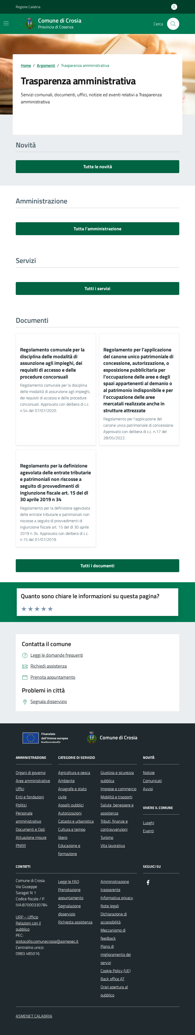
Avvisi (148, 789)
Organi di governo (30, 772)
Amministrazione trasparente (115, 885)
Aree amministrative (33, 781)
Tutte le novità (97, 166)
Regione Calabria (28, 6)
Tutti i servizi (97, 288)
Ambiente (66, 781)
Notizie (149, 772)
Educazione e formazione (69, 849)
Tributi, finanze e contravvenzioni (114, 825)
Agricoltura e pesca (74, 772)
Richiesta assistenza (75, 922)
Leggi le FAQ (68, 881)
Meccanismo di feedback (113, 934)
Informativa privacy (117, 898)
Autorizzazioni (70, 813)
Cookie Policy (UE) (116, 971)
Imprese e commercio (118, 789)
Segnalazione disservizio (69, 910)
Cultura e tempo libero (71, 833)
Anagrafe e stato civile (72, 793)
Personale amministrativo (28, 817)
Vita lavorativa (113, 845)
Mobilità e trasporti (116, 797)
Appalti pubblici (71, 805)
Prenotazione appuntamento (70, 894)
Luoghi (148, 823)
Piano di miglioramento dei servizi (116, 954)
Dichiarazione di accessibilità (114, 918)
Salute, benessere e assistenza (117, 809)
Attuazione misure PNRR (31, 841)
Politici (21, 805)
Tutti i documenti (97, 565)
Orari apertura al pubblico (114, 991)
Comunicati (152, 781)
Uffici (20, 789)
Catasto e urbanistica (76, 821)
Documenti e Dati (30, 829)
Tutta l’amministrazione (97, 228)
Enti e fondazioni (30, 797)
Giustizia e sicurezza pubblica (117, 776)
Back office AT (112, 979)
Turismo (107, 837)
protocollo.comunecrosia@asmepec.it (47, 941)
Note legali (110, 906)
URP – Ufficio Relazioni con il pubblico (28, 923)
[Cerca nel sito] (173, 24)
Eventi (148, 831)
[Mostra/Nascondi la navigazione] (6, 23)
